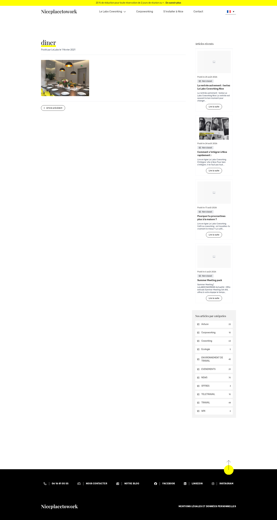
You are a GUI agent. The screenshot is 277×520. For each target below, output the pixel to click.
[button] (230, 11)
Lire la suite (214, 107)
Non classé (207, 81)
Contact (198, 11)
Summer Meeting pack (209, 280)
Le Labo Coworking (110, 11)
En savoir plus (173, 2)
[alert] (56, 484)
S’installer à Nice (173, 11)
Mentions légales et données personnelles (207, 506)
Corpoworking (144, 11)
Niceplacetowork (59, 11)
